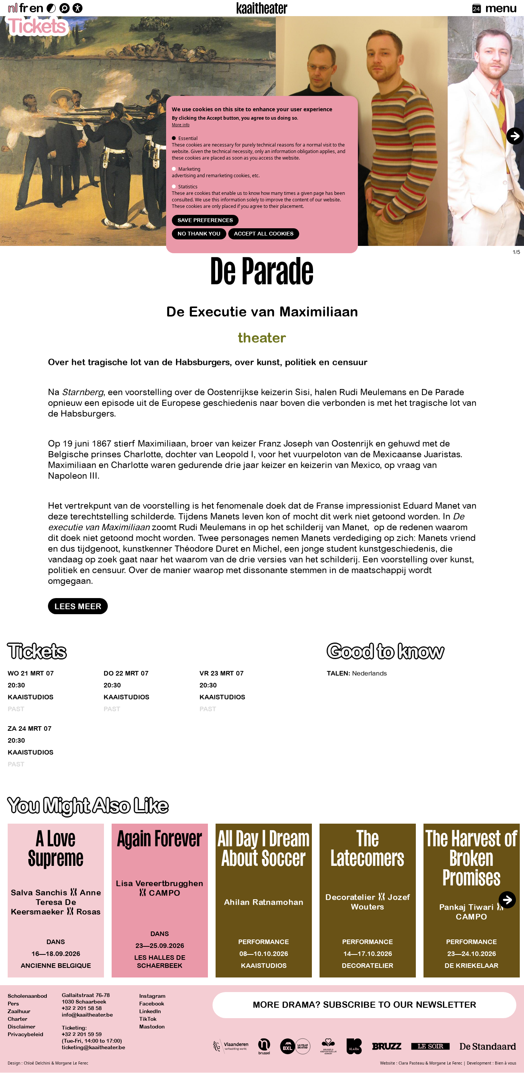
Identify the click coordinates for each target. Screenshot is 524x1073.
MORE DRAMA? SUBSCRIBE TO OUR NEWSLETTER (364, 1004)
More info (180, 124)
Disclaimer (21, 1027)
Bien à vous (505, 1063)
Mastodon (152, 1027)
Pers (13, 1003)
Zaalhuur (19, 1011)
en (36, 8)
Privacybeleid (25, 1034)
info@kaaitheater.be (87, 1015)
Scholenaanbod (27, 996)
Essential (188, 138)
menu (500, 8)
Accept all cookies (263, 234)
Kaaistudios (30, 697)
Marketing (189, 169)
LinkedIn (150, 1011)
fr (23, 8)
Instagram (152, 996)
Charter (17, 1019)
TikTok (148, 1019)
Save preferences (205, 220)
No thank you (199, 234)
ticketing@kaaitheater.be (93, 1047)
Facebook (151, 1003)
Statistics (188, 186)
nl (12, 8)
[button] (514, 135)
